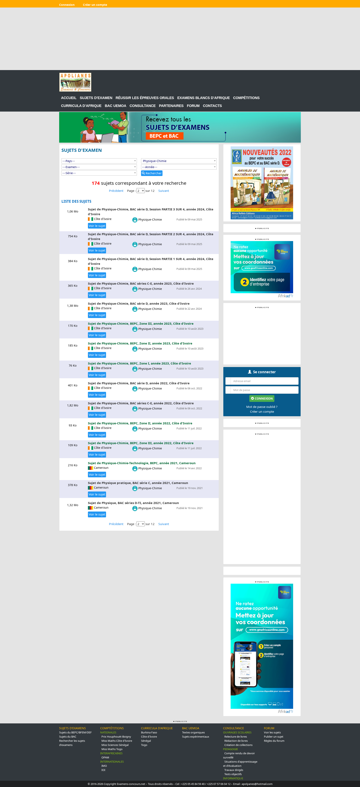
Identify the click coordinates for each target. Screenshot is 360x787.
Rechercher (153, 173)
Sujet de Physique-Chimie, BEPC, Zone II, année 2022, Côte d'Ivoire (140, 423)
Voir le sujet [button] (97, 226)
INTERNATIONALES (112, 761)
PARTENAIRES (171, 106)
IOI (103, 770)
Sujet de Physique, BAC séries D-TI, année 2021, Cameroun (133, 503)
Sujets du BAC (67, 736)
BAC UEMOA (115, 106)
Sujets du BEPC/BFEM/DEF (75, 732)
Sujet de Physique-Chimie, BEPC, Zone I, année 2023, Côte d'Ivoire (139, 363)
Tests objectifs (233, 774)
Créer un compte (262, 411)
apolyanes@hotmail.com (257, 784)
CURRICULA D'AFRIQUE (81, 106)
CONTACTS (212, 106)
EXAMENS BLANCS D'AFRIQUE (203, 98)
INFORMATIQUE (233, 778)
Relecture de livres (235, 736)
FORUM (193, 106)
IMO (104, 766)
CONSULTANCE (143, 106)
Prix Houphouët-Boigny (116, 736)
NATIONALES (108, 732)
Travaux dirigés (233, 770)
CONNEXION (263, 398)
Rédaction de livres (236, 741)
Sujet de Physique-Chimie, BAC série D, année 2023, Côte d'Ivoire (139, 303)
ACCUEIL (68, 98)
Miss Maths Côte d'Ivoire (116, 741)
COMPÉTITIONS (246, 98)
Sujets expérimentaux (195, 736)
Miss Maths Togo (111, 749)
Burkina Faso (149, 732)
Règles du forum (274, 741)
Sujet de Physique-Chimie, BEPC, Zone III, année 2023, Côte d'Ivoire (141, 323)
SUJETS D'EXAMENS (72, 728)
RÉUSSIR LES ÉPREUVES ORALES (145, 98)
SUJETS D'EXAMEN (96, 98)
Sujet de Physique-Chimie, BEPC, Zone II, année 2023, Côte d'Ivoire (140, 343)
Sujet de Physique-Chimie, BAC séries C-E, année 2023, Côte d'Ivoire (141, 283)
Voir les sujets (272, 732)
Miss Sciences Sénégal (115, 745)
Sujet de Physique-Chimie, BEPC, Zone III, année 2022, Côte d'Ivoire (141, 443)
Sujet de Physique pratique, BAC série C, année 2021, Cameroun (138, 483)
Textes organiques (193, 732)
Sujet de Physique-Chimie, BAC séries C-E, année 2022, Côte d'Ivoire (141, 403)
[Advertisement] (180, 39)
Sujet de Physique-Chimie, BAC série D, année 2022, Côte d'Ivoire (139, 383)
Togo (144, 745)
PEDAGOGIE (230, 749)
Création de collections (238, 745)
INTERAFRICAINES (111, 753)
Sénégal (146, 741)
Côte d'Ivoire (149, 736)
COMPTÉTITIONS (112, 728)
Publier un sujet (273, 736)
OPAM (105, 757)
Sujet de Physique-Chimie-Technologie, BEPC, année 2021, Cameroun (142, 463)
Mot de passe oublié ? (262, 407)
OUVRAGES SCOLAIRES (237, 732)
